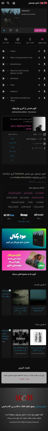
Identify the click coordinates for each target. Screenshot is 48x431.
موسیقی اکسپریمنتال (17, 202)
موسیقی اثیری (28, 193)
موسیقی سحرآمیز (12, 197)
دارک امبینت (12, 142)
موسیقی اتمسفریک (38, 197)
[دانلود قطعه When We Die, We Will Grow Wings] (44, 99)
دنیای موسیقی (40, 406)
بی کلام (12, 156)
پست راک (12, 151)
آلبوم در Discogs (24, 221)
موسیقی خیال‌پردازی (14, 193)
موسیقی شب (39, 193)
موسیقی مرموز (24, 197)
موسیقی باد (40, 202)
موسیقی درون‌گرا (13, 206)
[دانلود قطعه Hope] (44, 86)
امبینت (12, 147)
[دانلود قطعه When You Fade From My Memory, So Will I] (44, 72)
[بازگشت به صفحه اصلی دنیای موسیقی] (14, 4)
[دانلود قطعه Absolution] (44, 79)
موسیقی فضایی (26, 206)
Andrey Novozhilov (28, 14)
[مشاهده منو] (3, 4)
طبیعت (30, 202)
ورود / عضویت (24, 379)
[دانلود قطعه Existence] (44, 92)
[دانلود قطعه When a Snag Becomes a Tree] (44, 59)
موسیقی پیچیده (39, 206)
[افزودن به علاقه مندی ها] (10, 31)
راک (12, 160)
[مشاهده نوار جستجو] (8, 4)
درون (12, 138)
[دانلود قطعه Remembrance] (44, 65)
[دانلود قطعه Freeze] (44, 52)
